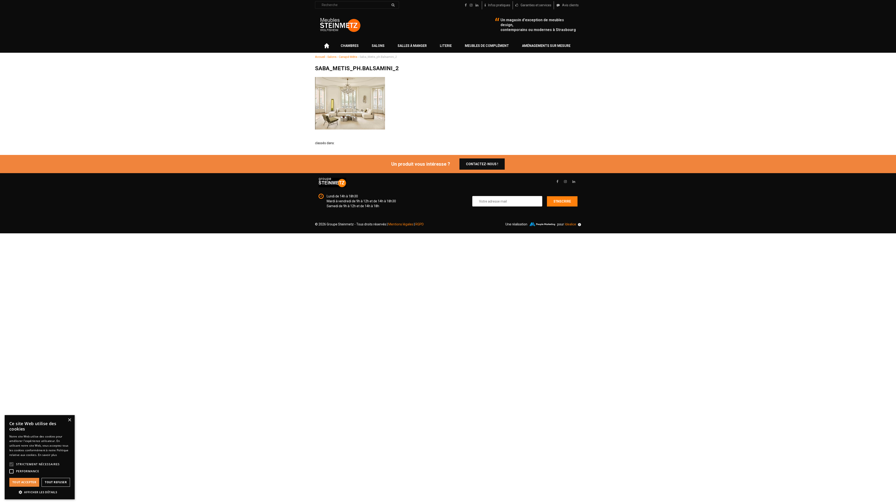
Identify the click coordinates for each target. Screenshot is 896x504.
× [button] (69, 420)
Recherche (393, 4)
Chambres (350, 46)
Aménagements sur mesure (546, 46)
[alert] (40, 457)
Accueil (320, 57)
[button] (39, 492)
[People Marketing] (542, 224)
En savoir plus (47, 455)
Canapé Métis (348, 57)
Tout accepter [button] (24, 482)
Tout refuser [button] (56, 482)
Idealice (570, 224)
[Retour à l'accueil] (340, 25)
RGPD (419, 224)
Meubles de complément (487, 46)
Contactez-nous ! (482, 164)
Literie (446, 46)
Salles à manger (412, 46)
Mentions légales (400, 224)
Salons (378, 46)
